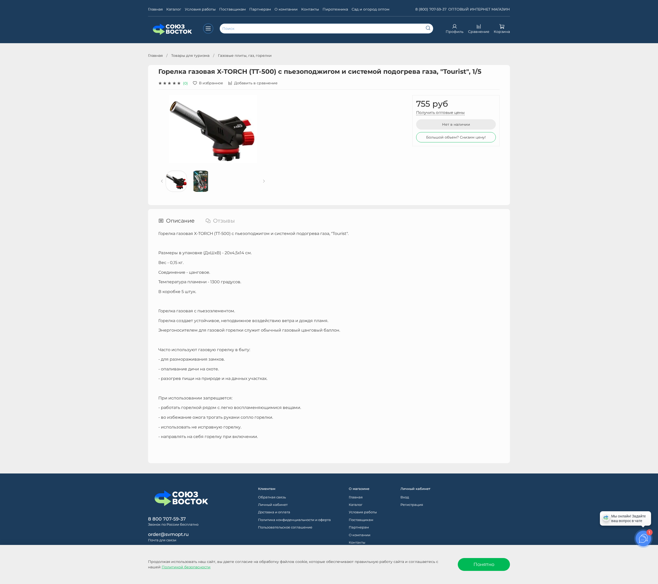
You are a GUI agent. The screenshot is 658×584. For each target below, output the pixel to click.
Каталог (173, 9)
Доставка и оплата (274, 512)
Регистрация (411, 505)
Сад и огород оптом (370, 9)
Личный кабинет (273, 505)
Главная (155, 9)
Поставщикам (232, 9)
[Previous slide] (165, 129)
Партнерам (260, 9)
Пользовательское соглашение (285, 527)
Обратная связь (272, 497)
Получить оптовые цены (440, 112)
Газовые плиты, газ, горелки (245, 55)
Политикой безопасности (186, 567)
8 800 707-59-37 (167, 519)
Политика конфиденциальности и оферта (294, 520)
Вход (404, 497)
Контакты (310, 9)
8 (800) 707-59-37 (430, 9)
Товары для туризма (190, 55)
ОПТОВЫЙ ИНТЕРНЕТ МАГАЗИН (479, 9)
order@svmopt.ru (168, 534)
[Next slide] (260, 129)
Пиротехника (335, 9)
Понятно (483, 564)
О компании (286, 9)
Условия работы (200, 9)
